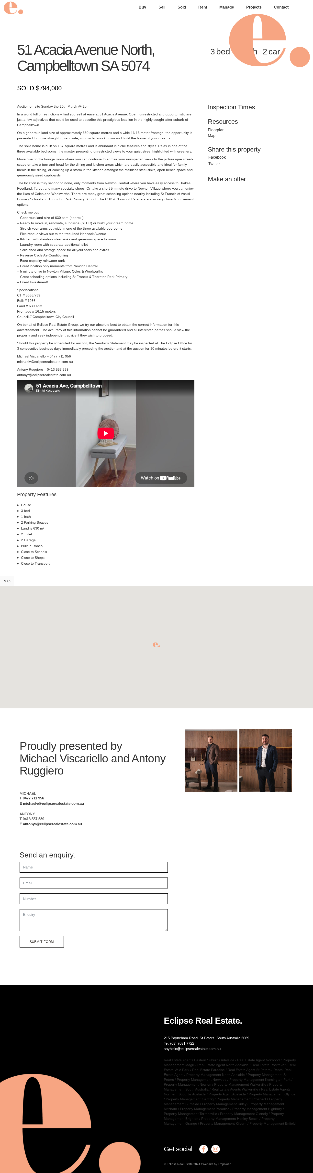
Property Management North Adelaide (215, 1075)
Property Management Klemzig (190, 1099)
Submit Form (42, 942)
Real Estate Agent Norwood (258, 1060)
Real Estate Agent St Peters (249, 1070)
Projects (254, 7)
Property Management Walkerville (240, 1084)
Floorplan (216, 130)
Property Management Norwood (201, 1079)
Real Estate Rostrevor (269, 1065)
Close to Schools (34, 552)
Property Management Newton (187, 1084)
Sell (161, 7)
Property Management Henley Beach (229, 1119)
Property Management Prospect (241, 1099)
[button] (156, 644)
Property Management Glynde (272, 1094)
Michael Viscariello (64, 758)
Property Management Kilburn (223, 1123)
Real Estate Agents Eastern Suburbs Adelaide (199, 1060)
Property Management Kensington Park (260, 1079)
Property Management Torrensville (190, 1114)
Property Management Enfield (272, 1123)
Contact (281, 7)
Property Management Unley (224, 1104)
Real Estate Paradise (208, 1070)
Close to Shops (33, 558)
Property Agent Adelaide (227, 1094)
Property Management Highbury (257, 1109)
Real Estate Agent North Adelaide (223, 1065)
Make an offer (227, 179)
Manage (226, 7)
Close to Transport (35, 563)
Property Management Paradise (204, 1109)
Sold (182, 7)
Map (211, 135)
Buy (142, 7)
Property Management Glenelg (244, 1114)
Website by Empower (216, 1164)
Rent (202, 7)
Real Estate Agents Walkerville (235, 1089)
